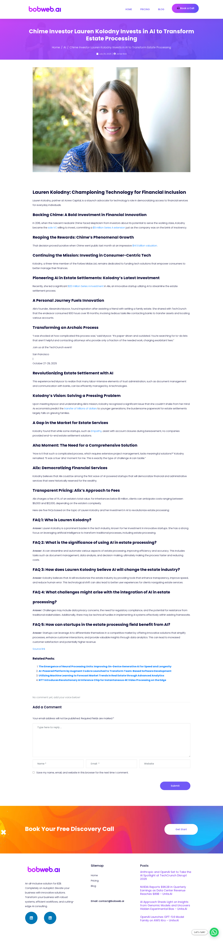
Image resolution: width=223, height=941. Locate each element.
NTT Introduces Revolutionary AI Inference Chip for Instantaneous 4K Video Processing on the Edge (102, 680)
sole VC (52, 227)
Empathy (96, 431)
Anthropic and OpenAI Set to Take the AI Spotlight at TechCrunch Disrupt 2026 (165, 875)
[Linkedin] (31, 918)
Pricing (145, 9)
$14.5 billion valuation (144, 245)
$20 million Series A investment (86, 286)
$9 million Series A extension (109, 227)
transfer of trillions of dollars (80, 408)
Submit (175, 785)
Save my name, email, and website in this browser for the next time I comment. (82, 772)
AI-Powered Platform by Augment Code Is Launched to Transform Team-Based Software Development (105, 671)
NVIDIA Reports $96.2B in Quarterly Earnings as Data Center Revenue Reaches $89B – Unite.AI (163, 890)
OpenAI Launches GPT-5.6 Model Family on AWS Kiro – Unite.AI (162, 918)
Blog (161, 9)
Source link (39, 649)
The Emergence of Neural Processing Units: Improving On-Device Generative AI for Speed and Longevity (105, 666)
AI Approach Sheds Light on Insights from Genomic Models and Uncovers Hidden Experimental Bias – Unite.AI (165, 905)
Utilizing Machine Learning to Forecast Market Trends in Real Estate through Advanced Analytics (101, 675)
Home (128, 9)
